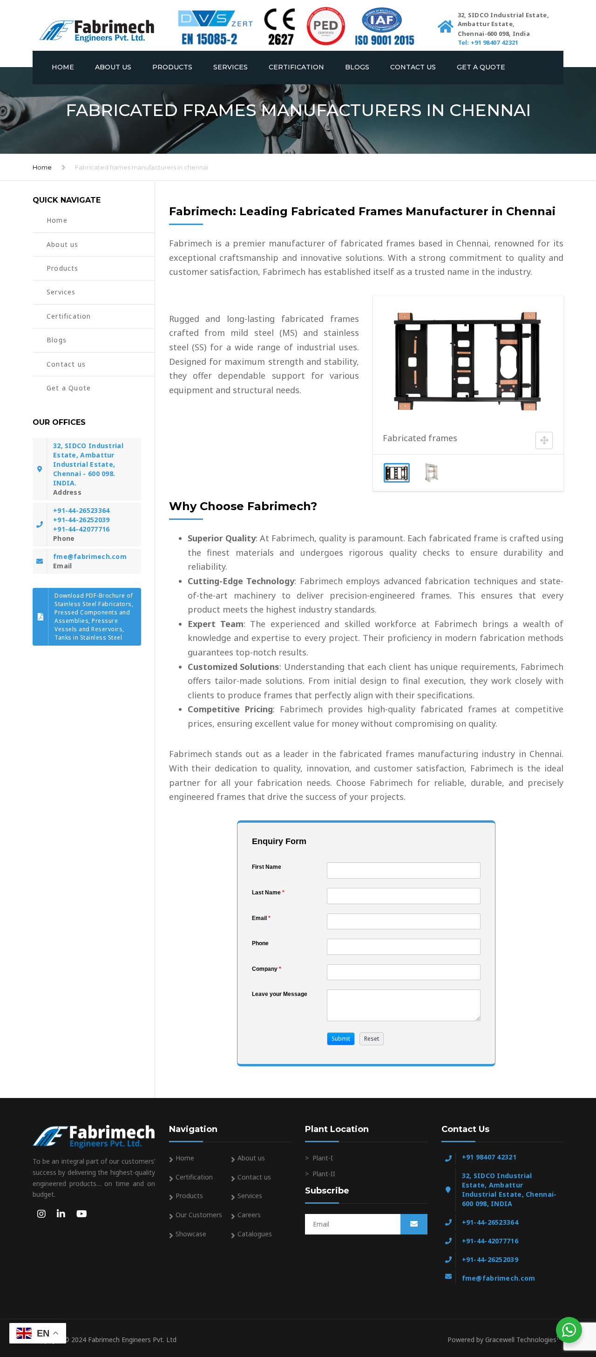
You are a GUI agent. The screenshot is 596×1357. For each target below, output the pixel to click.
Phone (260, 943)
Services (230, 67)
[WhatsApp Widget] (569, 1330)
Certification (296, 67)
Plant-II (323, 1173)
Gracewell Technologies (524, 1339)
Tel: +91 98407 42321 (488, 42)
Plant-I (322, 1157)
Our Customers (199, 1214)
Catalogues (254, 1233)
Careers (249, 1214)
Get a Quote (481, 67)
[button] (341, 1038)
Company (266, 969)
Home (63, 67)
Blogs (357, 67)
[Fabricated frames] (433, 473)
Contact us (413, 67)
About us (113, 67)
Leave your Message (279, 994)
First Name (266, 867)
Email (261, 918)
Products (172, 67)
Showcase (191, 1233)
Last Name (268, 892)
